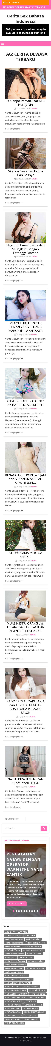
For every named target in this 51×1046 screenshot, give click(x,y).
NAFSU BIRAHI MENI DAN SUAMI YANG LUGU (25, 781)
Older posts (13, 818)
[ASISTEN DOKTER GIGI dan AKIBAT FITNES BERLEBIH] (25, 383)
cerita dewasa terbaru (14, 953)
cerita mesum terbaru (35, 968)
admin (34, 108)
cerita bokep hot (33, 939)
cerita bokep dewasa (14, 939)
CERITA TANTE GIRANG (34, 1012)
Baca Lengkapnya (12, 129)
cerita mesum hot (35, 961)
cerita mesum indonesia (15, 964)
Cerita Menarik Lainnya (16, 840)
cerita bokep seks (12, 946)
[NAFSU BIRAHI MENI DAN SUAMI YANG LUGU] (25, 761)
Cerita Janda (10, 957)
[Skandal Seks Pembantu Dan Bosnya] (25, 153)
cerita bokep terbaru (32, 946)
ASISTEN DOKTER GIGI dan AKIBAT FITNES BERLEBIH (25, 403)
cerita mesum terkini (14, 972)
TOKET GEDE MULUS (14, 1023)
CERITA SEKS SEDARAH (15, 997)
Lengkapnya (16, 903)
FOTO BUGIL (31, 1015)
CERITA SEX (31, 1001)
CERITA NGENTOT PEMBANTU (18, 979)
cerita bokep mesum (36, 943)
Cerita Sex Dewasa (13, 1005)
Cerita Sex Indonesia (33, 1005)
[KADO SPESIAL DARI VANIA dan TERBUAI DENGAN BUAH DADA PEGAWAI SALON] (25, 683)
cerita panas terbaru (30, 986)
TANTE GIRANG (31, 1019)
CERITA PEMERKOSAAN (15, 990)
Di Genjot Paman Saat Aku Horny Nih (26, 103)
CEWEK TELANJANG (13, 1015)
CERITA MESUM (26, 957)
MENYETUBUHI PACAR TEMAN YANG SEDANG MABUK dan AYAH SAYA (25, 327)
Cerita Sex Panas (12, 1008)
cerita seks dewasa (37, 990)
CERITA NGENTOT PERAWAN (18, 983)
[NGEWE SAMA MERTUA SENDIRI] (25, 535)
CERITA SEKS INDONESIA (16, 994)
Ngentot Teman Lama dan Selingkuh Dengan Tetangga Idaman (26, 249)
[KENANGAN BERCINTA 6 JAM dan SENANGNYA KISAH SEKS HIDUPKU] (25, 457)
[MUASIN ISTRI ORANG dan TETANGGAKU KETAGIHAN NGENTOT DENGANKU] (25, 606)
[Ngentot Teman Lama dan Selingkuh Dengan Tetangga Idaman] (25, 227)
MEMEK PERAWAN (13, 1019)
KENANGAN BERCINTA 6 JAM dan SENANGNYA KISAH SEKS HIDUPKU (25, 479)
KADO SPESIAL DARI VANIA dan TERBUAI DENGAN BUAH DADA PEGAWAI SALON (25, 707)
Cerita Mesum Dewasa (15, 961)
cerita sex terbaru (30, 1008)
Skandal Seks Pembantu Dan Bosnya (25, 173)
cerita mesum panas (14, 968)
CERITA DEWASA (12, 950)
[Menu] (2, 43)
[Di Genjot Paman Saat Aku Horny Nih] (25, 83)
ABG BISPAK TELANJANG (16, 932)
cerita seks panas (37, 994)
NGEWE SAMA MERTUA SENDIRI (25, 555)
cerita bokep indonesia (14, 943)
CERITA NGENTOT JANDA (16, 975)
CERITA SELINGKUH (13, 1001)
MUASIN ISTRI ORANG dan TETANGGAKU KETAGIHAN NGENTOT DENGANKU (25, 627)
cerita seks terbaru (36, 997)
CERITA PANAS (11, 986)
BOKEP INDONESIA (13, 935)
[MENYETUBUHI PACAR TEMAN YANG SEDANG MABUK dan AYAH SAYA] (25, 305)
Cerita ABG (30, 935)
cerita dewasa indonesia (33, 950)
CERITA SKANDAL (13, 1012)
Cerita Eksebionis (34, 953)
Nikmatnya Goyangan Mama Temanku (22, 7)
